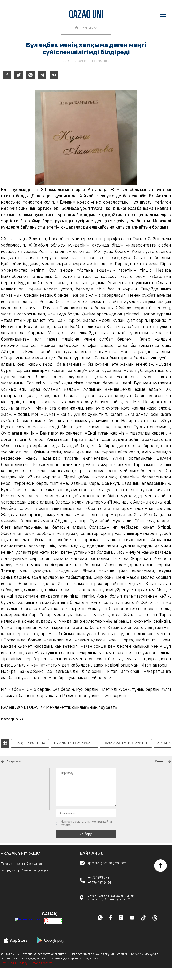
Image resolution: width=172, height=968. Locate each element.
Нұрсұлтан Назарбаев (74, 743)
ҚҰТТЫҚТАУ (90, 27)
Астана (164, 743)
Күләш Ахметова (30, 743)
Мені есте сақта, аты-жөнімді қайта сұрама (86, 823)
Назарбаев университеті (125, 743)
